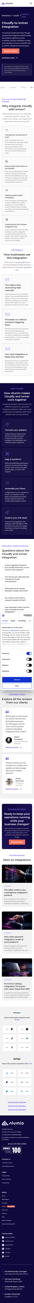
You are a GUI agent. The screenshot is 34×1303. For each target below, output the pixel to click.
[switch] (29, 659)
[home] (8, 3)
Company (4, 1203)
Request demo (17, 842)
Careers (8, 1206)
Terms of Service (6, 1179)
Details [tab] (13, 621)
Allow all (17, 679)
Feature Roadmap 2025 (8, 1224)
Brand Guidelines (7, 1220)
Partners (4, 1213)
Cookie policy (5, 1183)
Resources (5, 1210)
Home (3, 1196)
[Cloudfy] (17, 1013)
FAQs (3, 1217)
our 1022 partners (14, 630)
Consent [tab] (5, 621)
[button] (30, 3)
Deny (17, 686)
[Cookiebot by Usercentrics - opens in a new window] (24, 615)
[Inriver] (17, 1059)
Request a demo (10, 51)
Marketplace (5, 1199)
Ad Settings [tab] (22, 621)
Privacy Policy (6, 1176)
